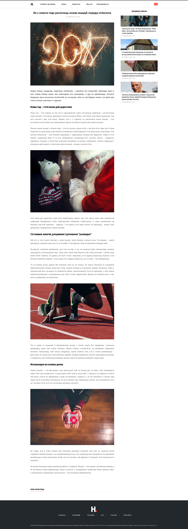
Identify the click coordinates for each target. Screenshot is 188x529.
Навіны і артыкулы (47, 4)
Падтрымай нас (103, 4)
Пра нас (89, 4)
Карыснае (76, 4)
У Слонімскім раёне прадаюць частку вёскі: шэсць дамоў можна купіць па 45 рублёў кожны (139, 53)
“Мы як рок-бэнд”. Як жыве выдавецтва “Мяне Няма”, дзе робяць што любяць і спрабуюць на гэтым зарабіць (139, 31)
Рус (156, 4)
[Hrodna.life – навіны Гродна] (32, 4)
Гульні (63, 4)
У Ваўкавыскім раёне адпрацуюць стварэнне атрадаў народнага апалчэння (138, 75)
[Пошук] (149, 4)
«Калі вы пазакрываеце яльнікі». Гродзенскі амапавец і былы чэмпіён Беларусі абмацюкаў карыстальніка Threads (139, 97)
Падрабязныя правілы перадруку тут (145, 525)
